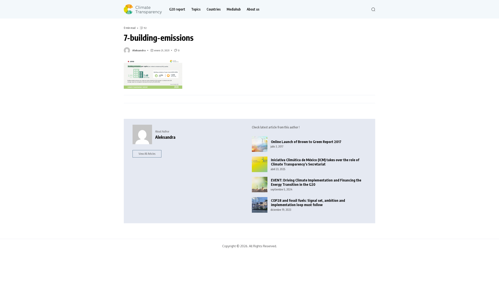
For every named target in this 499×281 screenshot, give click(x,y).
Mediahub (234, 9)
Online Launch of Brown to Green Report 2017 (306, 142)
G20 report (177, 9)
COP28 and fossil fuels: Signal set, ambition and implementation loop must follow (308, 202)
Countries (214, 9)
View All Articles (147, 153)
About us (253, 9)
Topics (196, 9)
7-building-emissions (159, 37)
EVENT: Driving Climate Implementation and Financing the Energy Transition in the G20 (316, 182)
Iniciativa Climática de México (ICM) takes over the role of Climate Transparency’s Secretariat (315, 162)
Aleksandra (139, 50)
